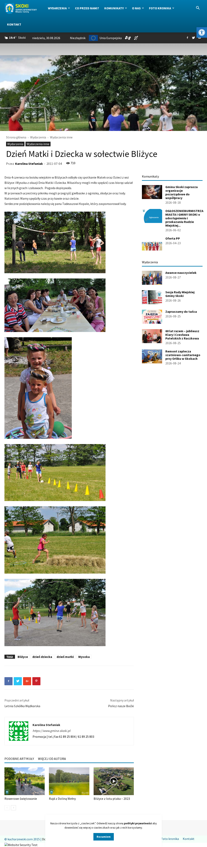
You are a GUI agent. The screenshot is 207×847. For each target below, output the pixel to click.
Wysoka (84, 657)
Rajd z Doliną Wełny (62, 799)
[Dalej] (13, 807)
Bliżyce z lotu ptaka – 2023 (112, 799)
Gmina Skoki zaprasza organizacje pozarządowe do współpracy (181, 192)
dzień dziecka (42, 657)
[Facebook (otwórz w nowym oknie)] (187, 37)
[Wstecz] (7, 807)
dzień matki (65, 657)
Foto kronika (160, 8)
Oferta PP (172, 238)
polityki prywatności (138, 823)
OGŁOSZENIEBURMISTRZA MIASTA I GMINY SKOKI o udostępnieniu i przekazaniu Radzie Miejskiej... (184, 218)
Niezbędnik (78, 38)
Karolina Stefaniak (29, 164)
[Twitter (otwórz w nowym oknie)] (193, 37)
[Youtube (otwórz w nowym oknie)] (199, 37)
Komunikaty (114, 8)
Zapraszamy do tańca (181, 311)
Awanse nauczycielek (180, 273)
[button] (201, 32)
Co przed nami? (87, 8)
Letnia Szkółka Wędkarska (22, 706)
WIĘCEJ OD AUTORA (52, 759)
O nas (136, 8)
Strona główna (16, 137)
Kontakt (14, 24)
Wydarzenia (57, 8)
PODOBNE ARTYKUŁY (19, 759)
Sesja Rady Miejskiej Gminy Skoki (179, 294)
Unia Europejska (110, 38)
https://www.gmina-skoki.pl (51, 731)
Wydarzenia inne (38, 144)
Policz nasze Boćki (121, 706)
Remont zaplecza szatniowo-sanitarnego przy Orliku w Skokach (182, 355)
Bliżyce (23, 657)
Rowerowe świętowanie (20, 799)
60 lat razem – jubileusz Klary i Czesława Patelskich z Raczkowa (182, 334)
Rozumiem (104, 836)
